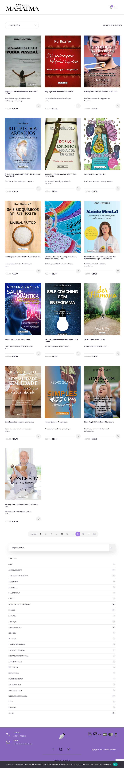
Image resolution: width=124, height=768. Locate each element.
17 (88, 534)
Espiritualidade (15, 627)
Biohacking (13, 587)
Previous (33, 534)
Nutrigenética (14, 685)
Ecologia (12, 616)
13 (67, 534)
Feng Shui (12, 633)
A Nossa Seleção (15, 570)
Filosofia (12, 639)
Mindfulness (13, 673)
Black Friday (14, 593)
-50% (10, 564)
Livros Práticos (15, 662)
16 (83, 534)
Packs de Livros (15, 690)
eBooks (11, 610)
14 (72, 534)
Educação (12, 622)
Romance (12, 707)
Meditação (13, 667)
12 (62, 534)
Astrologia (13, 581)
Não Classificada (15, 679)
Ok (115, 764)
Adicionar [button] (38, 105)
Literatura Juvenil (16, 650)
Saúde (11, 713)
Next (94, 534)
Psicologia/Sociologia (17, 696)
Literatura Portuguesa (18, 656)
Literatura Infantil (16, 644)
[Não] (121, 764)
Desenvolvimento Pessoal (19, 604)
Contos (11, 599)
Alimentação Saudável (18, 576)
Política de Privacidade (62, 760)
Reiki (10, 702)
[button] (22, 25)
